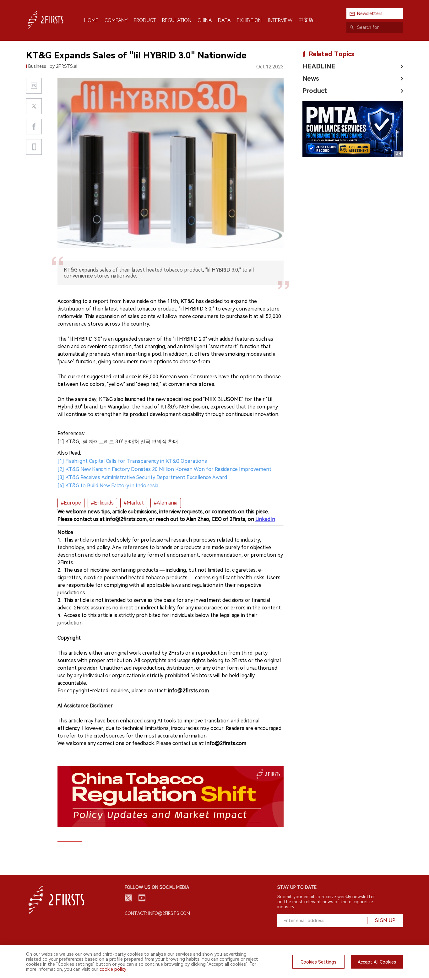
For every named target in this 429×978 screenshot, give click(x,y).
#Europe (71, 503)
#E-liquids (102, 503)
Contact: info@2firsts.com (157, 913)
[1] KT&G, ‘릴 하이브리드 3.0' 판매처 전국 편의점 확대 (117, 442)
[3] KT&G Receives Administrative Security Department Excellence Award (142, 477)
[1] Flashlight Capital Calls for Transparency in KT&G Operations (132, 461)
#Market (134, 503)
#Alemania (165, 503)
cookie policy (113, 969)
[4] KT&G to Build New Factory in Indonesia (107, 486)
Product (314, 91)
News (310, 78)
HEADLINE (318, 66)
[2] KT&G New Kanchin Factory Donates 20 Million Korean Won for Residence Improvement (164, 469)
